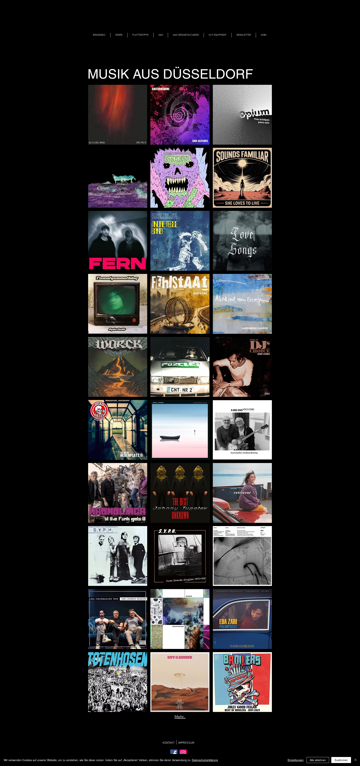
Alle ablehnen (318, 760)
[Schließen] (355, 760)
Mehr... (180, 716)
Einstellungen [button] (296, 760)
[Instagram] (183, 753)
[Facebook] (174, 753)
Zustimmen (341, 760)
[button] (118, 35)
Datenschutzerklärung (205, 760)
